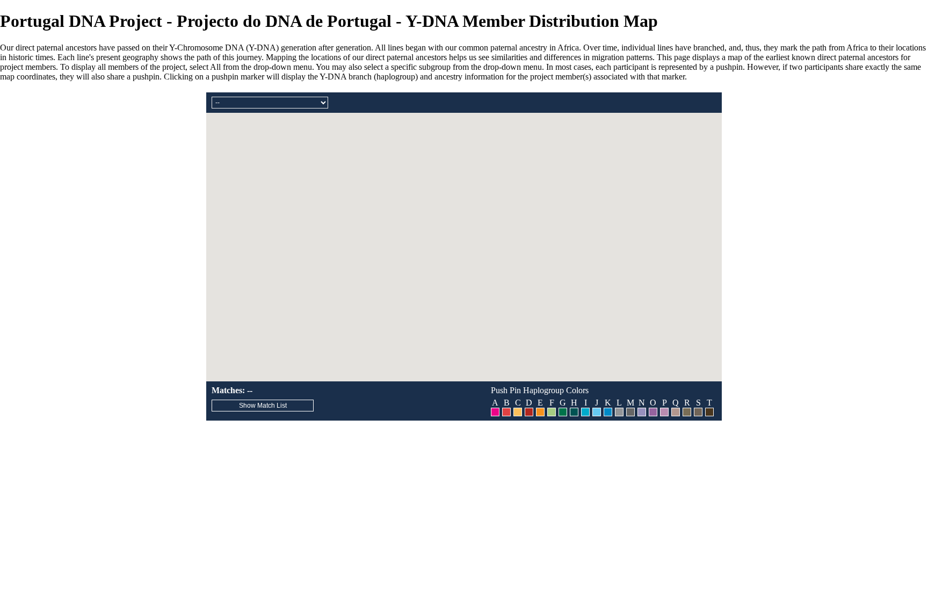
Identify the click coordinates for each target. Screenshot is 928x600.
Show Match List (263, 405)
